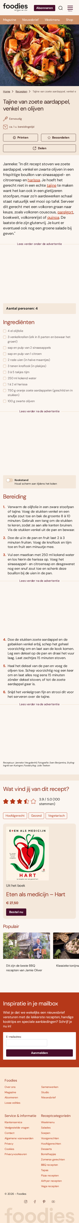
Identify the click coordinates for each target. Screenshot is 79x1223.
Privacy (9, 1143)
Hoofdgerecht (15, 816)
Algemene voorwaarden (19, 1138)
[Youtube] (53, 1202)
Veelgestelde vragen (17, 1127)
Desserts (46, 1149)
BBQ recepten (49, 1165)
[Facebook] (35, 1202)
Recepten (21, 91)
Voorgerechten (50, 1138)
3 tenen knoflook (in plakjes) (27, 366)
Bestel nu (16, 912)
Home (6, 91)
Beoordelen (60, 138)
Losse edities (12, 1102)
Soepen (45, 1133)
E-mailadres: (13, 1036)
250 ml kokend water (22, 378)
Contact (9, 1133)
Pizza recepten (50, 1175)
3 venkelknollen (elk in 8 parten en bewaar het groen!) (39, 339)
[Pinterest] (44, 1202)
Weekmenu (52, 20)
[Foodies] (15, 7)
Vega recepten (50, 1186)
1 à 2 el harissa (17, 384)
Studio (45, 1092)
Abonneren (44, 8)
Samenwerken (49, 1087)
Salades (46, 1127)
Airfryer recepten (51, 1181)
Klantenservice (13, 1122)
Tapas (44, 1170)
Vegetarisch (56, 816)
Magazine (9, 20)
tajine (51, 185)
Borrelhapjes (48, 1154)
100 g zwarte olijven (21, 401)
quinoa (53, 217)
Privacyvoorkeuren (16, 1154)
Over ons (10, 1087)
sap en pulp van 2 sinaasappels (29, 348)
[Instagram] (26, 1202)
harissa (34, 179)
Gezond (36, 816)
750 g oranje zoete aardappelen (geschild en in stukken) (40, 392)
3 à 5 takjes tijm (18, 372)
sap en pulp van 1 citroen (25, 354)
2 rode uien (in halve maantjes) (29, 360)
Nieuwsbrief (30, 20)
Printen (22, 138)
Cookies (9, 1149)
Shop (69, 20)
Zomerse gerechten (53, 1159)
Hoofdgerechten (51, 1143)
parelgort (65, 212)
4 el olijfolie (15, 331)
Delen (42, 148)
